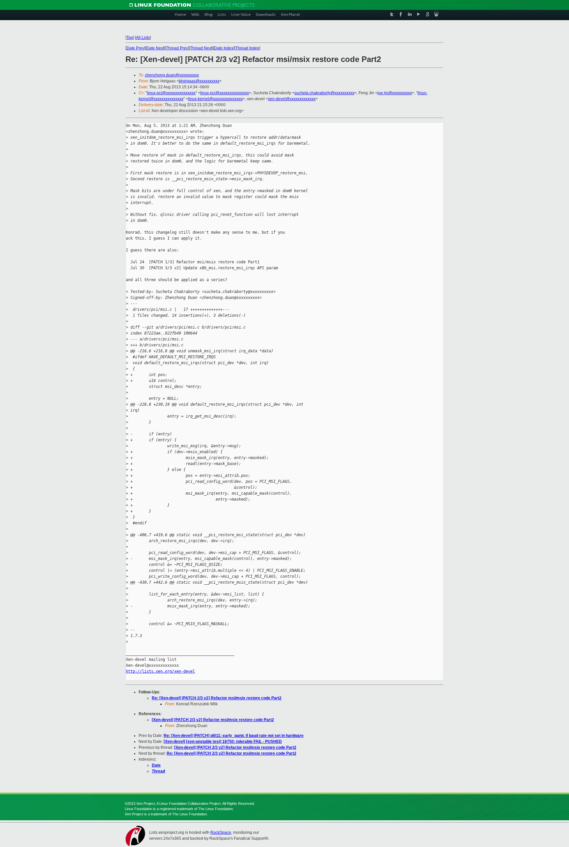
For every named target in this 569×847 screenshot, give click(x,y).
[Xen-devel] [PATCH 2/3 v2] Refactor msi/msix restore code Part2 (213, 719)
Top (129, 37)
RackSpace (220, 832)
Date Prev (135, 48)
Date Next (155, 48)
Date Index (223, 48)
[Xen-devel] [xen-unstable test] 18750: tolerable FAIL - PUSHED (223, 741)
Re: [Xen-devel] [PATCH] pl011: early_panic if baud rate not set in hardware (234, 735)
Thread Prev (177, 48)
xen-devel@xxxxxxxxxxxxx (291, 99)
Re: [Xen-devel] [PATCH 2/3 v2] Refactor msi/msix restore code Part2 (217, 698)
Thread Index (247, 48)
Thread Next (201, 48)
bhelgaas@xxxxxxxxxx (199, 81)
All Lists (143, 37)
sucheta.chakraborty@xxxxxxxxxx (324, 93)
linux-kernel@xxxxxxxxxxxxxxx (215, 99)
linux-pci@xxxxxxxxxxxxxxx (171, 93)
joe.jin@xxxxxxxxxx (394, 93)
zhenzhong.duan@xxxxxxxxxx (172, 75)
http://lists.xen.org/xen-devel (160, 671)
